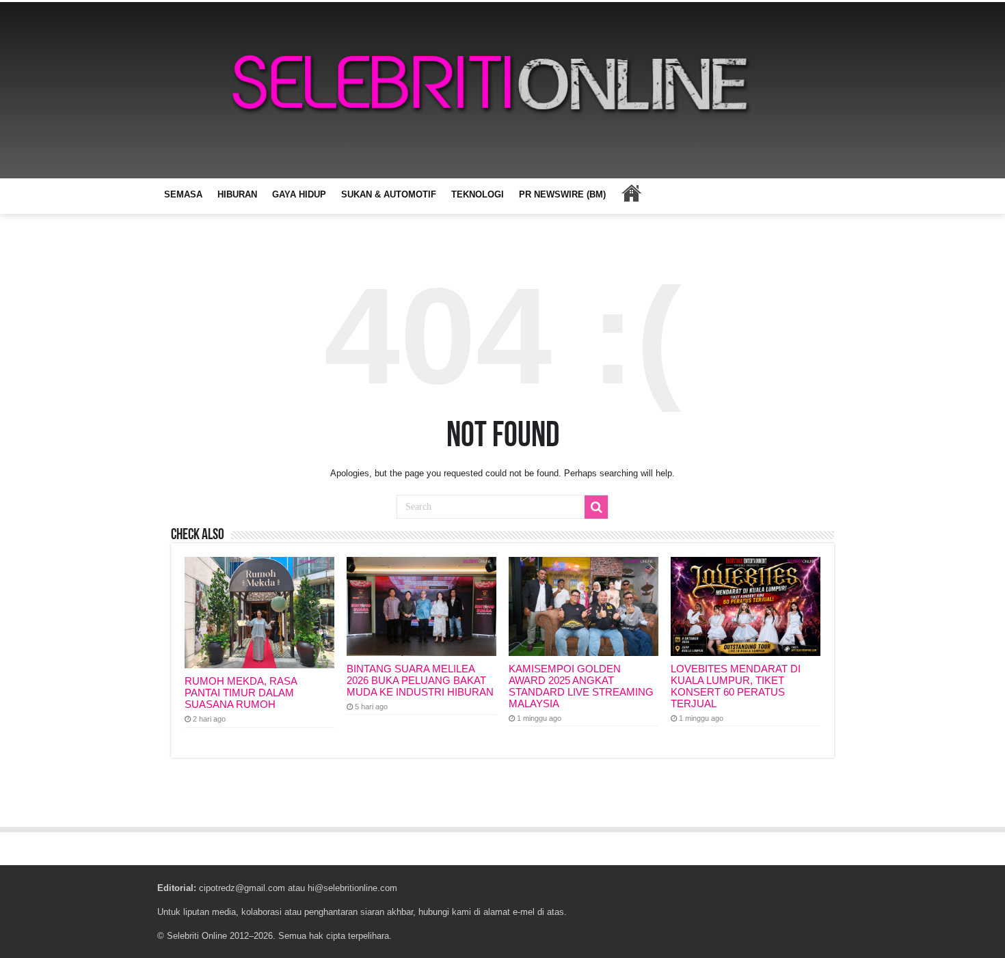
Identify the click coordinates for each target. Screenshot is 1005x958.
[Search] (596, 507)
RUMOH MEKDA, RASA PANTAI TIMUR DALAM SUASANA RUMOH (241, 692)
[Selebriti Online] (502, 90)
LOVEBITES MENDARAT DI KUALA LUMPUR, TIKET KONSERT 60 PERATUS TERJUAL (736, 686)
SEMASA (183, 194)
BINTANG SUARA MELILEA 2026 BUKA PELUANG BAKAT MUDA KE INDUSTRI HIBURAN (420, 680)
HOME (631, 192)
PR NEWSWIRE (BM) (562, 194)
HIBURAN (237, 194)
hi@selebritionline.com (352, 888)
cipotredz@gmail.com (242, 888)
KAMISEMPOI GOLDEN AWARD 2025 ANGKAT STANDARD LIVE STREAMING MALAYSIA (581, 686)
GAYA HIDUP (299, 194)
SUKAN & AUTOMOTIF (388, 194)
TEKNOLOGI (477, 194)
